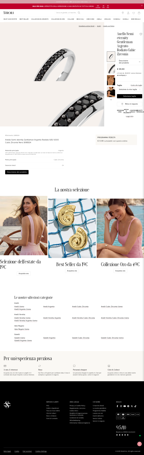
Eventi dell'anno (98, 416)
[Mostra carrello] (139, 13)
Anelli (99, 26)
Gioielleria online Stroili (86, 26)
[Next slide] (111, 99)
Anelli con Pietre (108, 26)
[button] (129, 113)
